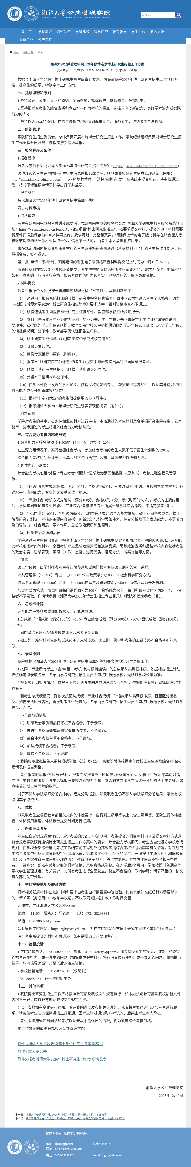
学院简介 (45, 31)
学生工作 (138, 31)
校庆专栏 (45, 39)
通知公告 (28, 52)
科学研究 (101, 31)
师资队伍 (64, 31)
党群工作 (26, 39)
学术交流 (157, 31)
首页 (16, 52)
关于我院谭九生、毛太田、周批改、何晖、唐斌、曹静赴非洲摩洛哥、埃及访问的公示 (75, 1118)
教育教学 (120, 31)
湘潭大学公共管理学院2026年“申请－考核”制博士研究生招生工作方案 (66, 1114)
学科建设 (82, 31)
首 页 (26, 31)
